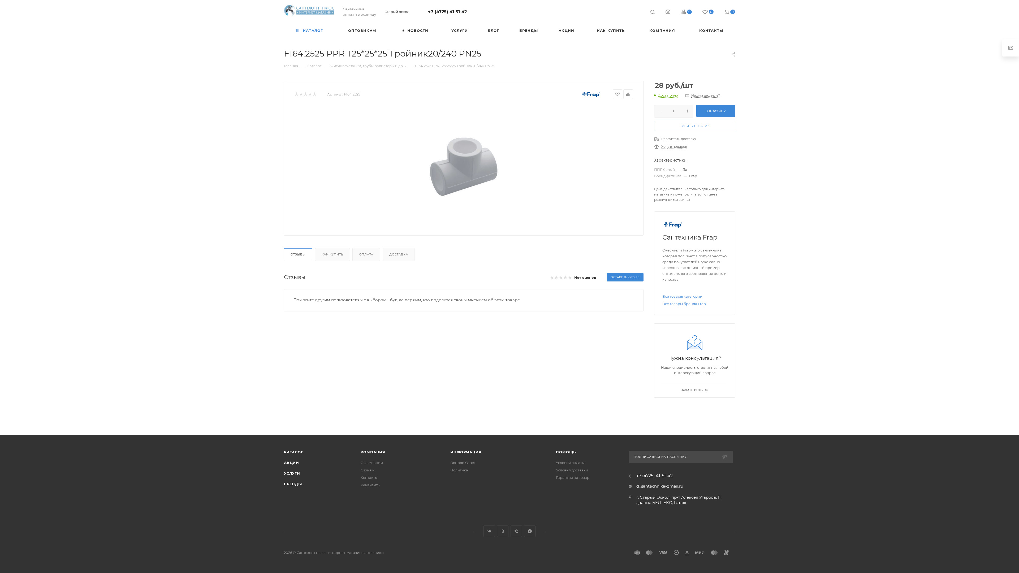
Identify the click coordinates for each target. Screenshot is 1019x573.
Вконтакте (489, 531)
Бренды (293, 484)
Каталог (293, 452)
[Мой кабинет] (668, 12)
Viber (516, 531)
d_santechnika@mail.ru (659, 486)
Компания (373, 452)
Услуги (292, 473)
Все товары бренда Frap (684, 304)
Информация (465, 452)
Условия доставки (572, 470)
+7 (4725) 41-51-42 (447, 11)
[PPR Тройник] (464, 165)
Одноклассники (502, 531)
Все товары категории (682, 296)
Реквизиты (370, 485)
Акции (291, 463)
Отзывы (298, 254)
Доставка (398, 254)
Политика (459, 470)
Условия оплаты (570, 463)
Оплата (366, 254)
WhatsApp (530, 531)
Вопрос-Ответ (463, 463)
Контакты (369, 477)
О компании (372, 463)
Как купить (332, 254)
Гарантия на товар (572, 477)
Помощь (566, 452)
